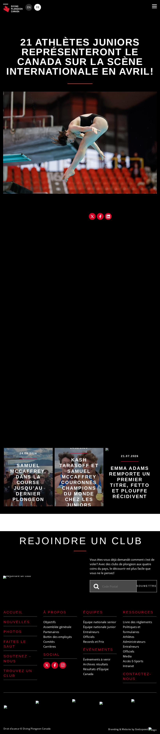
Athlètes (128, 637)
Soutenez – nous (17, 658)
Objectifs (49, 622)
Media (127, 656)
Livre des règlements (137, 622)
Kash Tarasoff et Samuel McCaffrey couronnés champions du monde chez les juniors (79, 482)
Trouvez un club (18, 673)
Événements (98, 650)
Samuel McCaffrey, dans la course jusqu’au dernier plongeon (28, 482)
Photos (13, 632)
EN (29, 7)
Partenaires (51, 632)
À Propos (54, 612)
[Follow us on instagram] (62, 665)
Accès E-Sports (133, 661)
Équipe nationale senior (99, 622)
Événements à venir (96, 659)
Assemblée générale (57, 627)
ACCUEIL (13, 612)
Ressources (138, 612)
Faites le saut (15, 644)
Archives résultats (95, 664)
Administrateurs (134, 642)
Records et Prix (93, 642)
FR (37, 7)
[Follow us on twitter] (46, 665)
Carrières (49, 646)
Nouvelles (17, 622)
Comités (49, 642)
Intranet (128, 666)
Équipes (93, 612)
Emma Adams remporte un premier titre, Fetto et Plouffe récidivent (129, 482)
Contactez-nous (137, 676)
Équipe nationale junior (99, 627)
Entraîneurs (91, 632)
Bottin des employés (57, 637)
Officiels (89, 637)
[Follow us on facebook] (54, 665)
